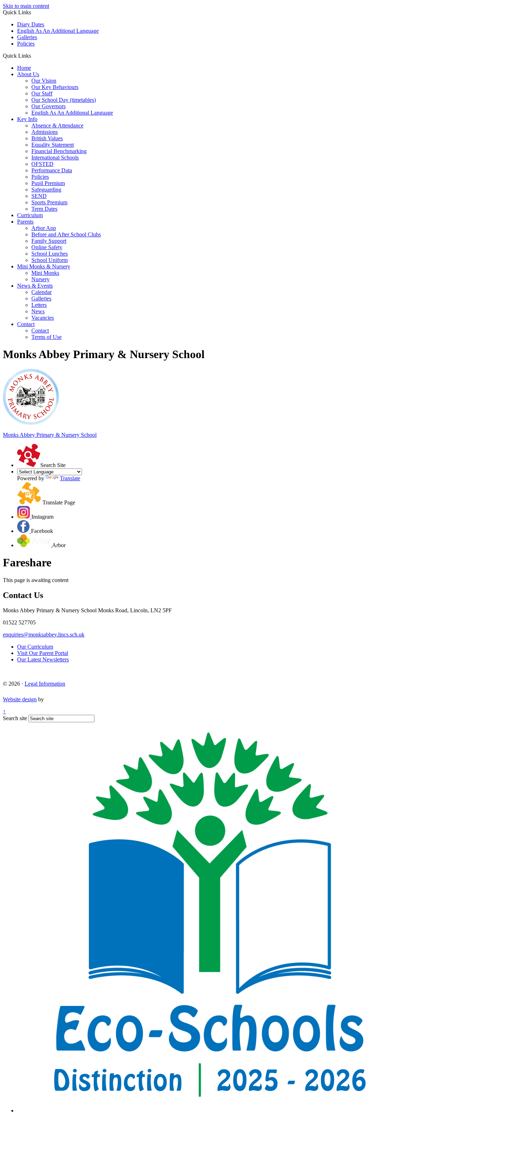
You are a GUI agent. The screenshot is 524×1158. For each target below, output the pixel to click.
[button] (33, 55)
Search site (15, 718)
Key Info (27, 119)
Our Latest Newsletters (43, 659)
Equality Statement (52, 145)
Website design (20, 699)
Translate (70, 478)
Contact (26, 324)
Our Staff (41, 93)
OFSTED (42, 164)
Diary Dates (30, 24)
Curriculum (30, 215)
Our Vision (43, 81)
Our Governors (48, 106)
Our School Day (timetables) (63, 100)
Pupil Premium (48, 183)
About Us (28, 74)
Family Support (48, 241)
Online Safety (46, 247)
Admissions (44, 132)
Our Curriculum (35, 647)
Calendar (41, 292)
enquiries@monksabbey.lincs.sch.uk (43, 635)
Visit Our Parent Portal (42, 653)
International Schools (55, 157)
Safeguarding (46, 190)
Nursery (40, 279)
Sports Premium (49, 202)
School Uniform (49, 260)
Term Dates (44, 209)
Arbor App (43, 228)
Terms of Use (46, 337)
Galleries (27, 37)
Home (24, 68)
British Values (47, 138)
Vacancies (42, 318)
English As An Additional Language (58, 31)
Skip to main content (26, 6)
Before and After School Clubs (66, 234)
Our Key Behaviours (54, 87)
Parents (25, 222)
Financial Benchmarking (59, 151)
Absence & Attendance (57, 125)
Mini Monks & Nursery (43, 266)
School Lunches (49, 254)
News (38, 311)
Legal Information (45, 684)
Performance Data (51, 170)
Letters (39, 305)
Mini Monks (45, 273)
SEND (39, 196)
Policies (26, 44)
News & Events (35, 286)
